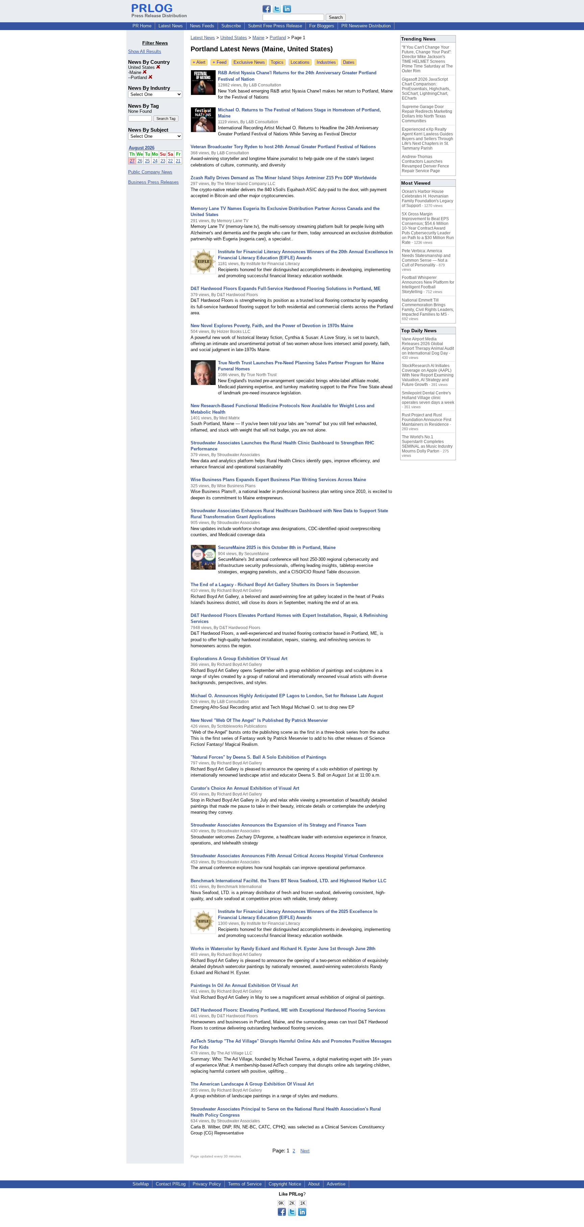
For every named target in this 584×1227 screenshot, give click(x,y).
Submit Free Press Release (275, 25)
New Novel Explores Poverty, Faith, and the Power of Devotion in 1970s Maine (272, 325)
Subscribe (231, 25)
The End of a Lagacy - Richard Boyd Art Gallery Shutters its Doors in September (274, 584)
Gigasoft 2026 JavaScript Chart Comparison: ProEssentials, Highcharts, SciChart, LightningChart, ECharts (426, 89)
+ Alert (199, 62)
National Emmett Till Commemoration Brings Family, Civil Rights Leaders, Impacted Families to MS (428, 307)
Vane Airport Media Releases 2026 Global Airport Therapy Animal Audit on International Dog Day (428, 346)
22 (170, 160)
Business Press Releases (153, 182)
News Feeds (202, 25)
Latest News (171, 25)
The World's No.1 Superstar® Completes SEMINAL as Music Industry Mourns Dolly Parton (427, 444)
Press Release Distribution (159, 15)
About (314, 1183)
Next (305, 1150)
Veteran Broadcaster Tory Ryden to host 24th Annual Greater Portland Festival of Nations (283, 146)
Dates (349, 62)
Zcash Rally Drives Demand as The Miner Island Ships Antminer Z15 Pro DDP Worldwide (283, 177)
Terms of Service (245, 1183)
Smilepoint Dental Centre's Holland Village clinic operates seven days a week (428, 398)
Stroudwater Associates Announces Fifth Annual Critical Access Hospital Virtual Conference (287, 855)
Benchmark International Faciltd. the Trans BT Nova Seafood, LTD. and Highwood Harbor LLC (288, 880)
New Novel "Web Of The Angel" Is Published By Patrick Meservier (259, 720)
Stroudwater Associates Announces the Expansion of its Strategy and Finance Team (278, 825)
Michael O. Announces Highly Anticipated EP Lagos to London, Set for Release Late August (287, 695)
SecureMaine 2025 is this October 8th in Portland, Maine (277, 547)
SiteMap (140, 1183)
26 (140, 160)
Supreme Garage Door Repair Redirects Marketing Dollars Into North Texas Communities (427, 113)
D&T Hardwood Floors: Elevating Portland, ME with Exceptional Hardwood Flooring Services (288, 1010)
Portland (139, 77)
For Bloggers (321, 25)
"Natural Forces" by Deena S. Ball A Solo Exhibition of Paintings (258, 757)
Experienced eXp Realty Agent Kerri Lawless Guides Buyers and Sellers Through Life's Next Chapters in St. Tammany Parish (427, 139)
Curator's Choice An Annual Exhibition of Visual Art (245, 788)
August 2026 (141, 147)
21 (178, 160)
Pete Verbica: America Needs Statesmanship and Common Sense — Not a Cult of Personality (426, 258)
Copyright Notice (285, 1183)
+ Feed (219, 62)
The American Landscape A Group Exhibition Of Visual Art (252, 1084)
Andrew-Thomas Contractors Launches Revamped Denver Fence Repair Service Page (425, 163)
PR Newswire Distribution (366, 25)
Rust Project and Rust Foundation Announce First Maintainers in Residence (426, 420)
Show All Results (144, 51)
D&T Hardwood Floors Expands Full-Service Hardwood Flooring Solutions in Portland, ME (286, 288)
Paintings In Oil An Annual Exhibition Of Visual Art (244, 985)
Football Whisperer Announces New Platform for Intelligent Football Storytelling (428, 284)
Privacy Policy (207, 1183)
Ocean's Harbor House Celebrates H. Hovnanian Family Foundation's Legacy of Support (427, 198)
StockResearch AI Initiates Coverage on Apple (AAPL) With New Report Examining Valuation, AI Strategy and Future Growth (428, 375)
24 (155, 160)
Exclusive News (249, 62)
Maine (136, 72)
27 (132, 160)
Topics (277, 62)
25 (147, 160)
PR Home (141, 25)
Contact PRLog (171, 1183)
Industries (326, 62)
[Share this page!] (277, 11)
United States (142, 67)
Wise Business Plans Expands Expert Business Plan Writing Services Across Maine (278, 479)
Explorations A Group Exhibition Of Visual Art (239, 658)
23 (163, 160)
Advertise (336, 1183)
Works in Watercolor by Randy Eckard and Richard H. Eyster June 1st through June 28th (283, 948)
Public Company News (150, 172)
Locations (300, 62)
